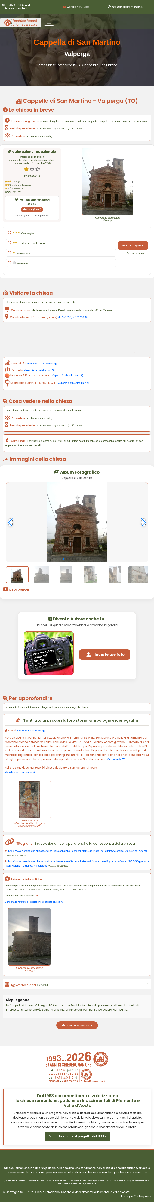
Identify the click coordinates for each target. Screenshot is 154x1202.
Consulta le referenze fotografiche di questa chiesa (33, 901)
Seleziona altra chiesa (78, 1025)
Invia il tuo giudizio (133, 245)
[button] (63, 559)
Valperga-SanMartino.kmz (66, 375)
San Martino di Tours (29, 730)
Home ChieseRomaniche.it (56, 65)
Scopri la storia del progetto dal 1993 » (77, 1136)
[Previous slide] (10, 522)
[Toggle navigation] (49, 22)
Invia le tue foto (110, 654)
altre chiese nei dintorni (37, 370)
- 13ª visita (39, 363)
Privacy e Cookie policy (136, 1196)
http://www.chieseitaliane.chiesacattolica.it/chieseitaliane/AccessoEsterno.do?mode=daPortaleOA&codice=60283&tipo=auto (76, 851)
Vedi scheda (114, 759)
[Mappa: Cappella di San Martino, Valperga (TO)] (77, 339)
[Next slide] (143, 522)
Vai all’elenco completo (19, 771)
